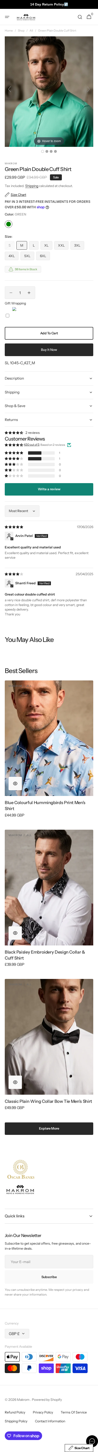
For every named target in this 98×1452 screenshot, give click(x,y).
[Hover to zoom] (49, 91)
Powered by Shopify (47, 1399)
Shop (21, 30)
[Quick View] (15, 783)
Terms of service (74, 1412)
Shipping (31, 186)
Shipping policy (16, 1421)
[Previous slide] (9, 89)
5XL (29, 257)
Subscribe (49, 1277)
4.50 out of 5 (31, 444)
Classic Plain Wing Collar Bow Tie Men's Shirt (48, 1101)
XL (48, 246)
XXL (63, 246)
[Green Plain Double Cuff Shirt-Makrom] (46, 151)
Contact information (50, 1421)
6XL (45, 257)
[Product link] (49, 752)
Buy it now (49, 350)
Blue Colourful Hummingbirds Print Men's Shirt (45, 805)
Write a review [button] (49, 489)
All (31, 30)
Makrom (23, 1399)
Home (9, 30)
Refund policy (15, 1412)
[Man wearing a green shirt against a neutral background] (42, 151)
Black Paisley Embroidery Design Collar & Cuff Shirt (45, 955)
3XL (79, 246)
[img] (14, 527)
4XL (14, 257)
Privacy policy (43, 1412)
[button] (7, 17)
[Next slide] (88, 89)
